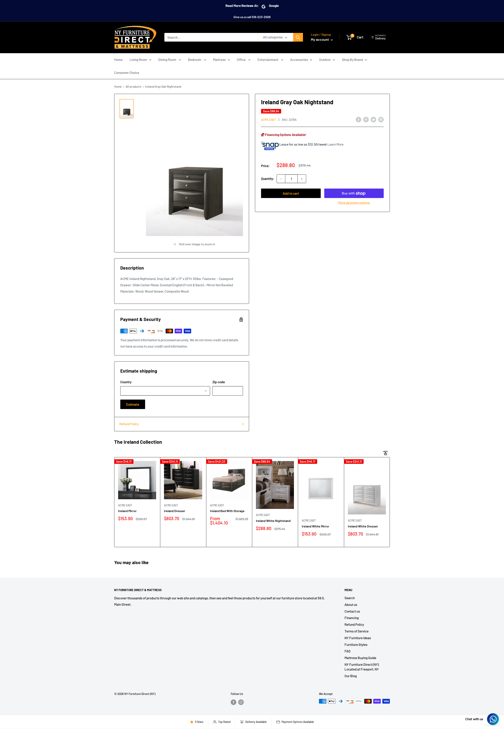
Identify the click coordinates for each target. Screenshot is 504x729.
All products (133, 86)
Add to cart (291, 193)
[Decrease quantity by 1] (281, 179)
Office (241, 59)
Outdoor (325, 59)
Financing (352, 618)
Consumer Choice (126, 72)
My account (320, 39)
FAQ (347, 651)
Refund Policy (129, 424)
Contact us (352, 611)
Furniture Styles (356, 644)
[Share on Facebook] (358, 119)
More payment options (354, 203)
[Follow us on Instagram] (241, 702)
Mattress (219, 59)
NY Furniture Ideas (358, 638)
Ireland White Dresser (363, 526)
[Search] (298, 37)
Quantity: (267, 179)
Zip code (218, 382)
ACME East (268, 119)
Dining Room (167, 59)
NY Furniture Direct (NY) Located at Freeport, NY (362, 666)
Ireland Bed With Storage (227, 511)
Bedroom (195, 59)
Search (350, 598)
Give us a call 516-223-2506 (252, 17)
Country (126, 382)
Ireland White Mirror (315, 526)
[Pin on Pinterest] (366, 119)
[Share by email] (381, 119)
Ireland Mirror (127, 511)
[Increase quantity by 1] (302, 179)
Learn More (335, 144)
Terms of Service (357, 631)
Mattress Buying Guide (360, 658)
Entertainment (268, 59)
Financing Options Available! (285, 135)
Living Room (138, 59)
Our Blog (351, 676)
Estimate (132, 404)
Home (118, 59)
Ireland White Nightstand (273, 521)
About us (351, 604)
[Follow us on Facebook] (233, 702)
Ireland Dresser (174, 511)
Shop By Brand (352, 59)
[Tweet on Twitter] (373, 119)
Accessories (299, 59)
